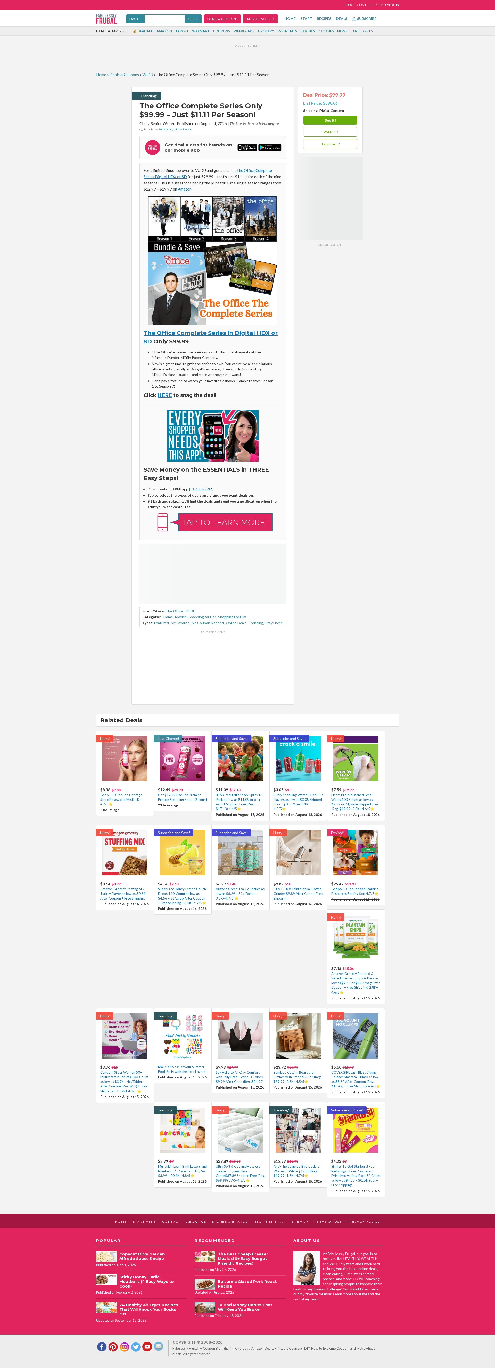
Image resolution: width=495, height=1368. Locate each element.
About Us (196, 1221)
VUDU (147, 74)
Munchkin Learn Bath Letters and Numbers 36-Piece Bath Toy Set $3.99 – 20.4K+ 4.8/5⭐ (182, 1171)
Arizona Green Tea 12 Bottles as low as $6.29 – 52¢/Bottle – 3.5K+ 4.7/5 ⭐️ (240, 893)
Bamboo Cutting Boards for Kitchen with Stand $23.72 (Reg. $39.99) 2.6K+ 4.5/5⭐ (297, 1077)
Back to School (260, 19)
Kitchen (308, 31)
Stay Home (274, 623)
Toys (355, 31)
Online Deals (236, 623)
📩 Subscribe (364, 18)
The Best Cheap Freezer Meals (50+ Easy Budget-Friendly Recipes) (243, 1258)
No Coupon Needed (208, 623)
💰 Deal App (143, 31)
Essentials (287, 31)
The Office (174, 611)
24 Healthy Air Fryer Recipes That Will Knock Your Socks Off (148, 1309)
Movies (181, 617)
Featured (161, 623)
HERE (165, 395)
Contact (365, 5)
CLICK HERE (200, 489)
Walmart (201, 31)
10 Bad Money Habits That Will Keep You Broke (245, 1307)
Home (290, 18)
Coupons (221, 31)
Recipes (324, 18)
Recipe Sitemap (270, 1221)
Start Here (144, 1221)
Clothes (326, 31)
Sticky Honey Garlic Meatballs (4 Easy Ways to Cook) (146, 1281)
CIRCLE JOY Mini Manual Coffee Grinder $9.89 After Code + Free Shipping (298, 893)
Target (182, 31)
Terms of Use (328, 1221)
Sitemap (300, 1221)
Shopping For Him (232, 617)
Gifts (368, 31)
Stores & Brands (230, 1221)
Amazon (164, 31)
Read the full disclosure (175, 129)
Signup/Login (387, 5)
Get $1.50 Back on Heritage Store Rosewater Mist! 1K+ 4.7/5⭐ (121, 799)
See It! (330, 120)
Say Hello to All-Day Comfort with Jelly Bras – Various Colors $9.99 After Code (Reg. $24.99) (239, 1077)
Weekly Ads (244, 31)
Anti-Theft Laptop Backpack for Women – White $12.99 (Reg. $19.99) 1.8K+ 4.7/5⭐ (297, 1171)
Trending (256, 623)
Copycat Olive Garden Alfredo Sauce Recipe (142, 1256)
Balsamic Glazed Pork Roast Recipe (247, 1284)
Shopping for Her (202, 617)
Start (306, 18)
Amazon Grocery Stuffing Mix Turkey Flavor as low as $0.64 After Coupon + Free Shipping (122, 893)
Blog (349, 5)
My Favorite (180, 623)
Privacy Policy (364, 1221)
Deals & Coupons (222, 19)
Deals (341, 18)
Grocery (266, 31)
